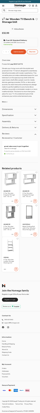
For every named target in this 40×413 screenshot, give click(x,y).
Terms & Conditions (7, 404)
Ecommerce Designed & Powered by (12, 411)
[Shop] (16, 201)
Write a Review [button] (19, 29)
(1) (12, 29)
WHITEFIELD (26, 224)
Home (4, 341)
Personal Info (6, 374)
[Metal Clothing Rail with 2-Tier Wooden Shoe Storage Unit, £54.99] (30, 212)
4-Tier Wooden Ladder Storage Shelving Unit (8, 261)
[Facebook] (3, 327)
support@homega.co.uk (11, 323)
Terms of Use (19, 404)
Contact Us (6, 316)
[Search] (4, 10)
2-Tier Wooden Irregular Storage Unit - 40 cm (9, 228)
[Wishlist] (30, 6)
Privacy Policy (28, 404)
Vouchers (5, 377)
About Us (5, 349)
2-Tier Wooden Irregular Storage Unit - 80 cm (28, 194)
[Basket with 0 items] (36, 6)
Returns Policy (6, 347)
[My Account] (33, 6)
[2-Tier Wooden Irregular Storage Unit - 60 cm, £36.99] (10, 179)
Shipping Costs (6, 352)
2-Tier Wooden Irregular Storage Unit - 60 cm (9, 194)
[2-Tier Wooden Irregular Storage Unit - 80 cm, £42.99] (30, 179)
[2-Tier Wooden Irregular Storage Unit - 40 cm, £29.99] (10, 212)
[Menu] (3, 6)
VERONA (6, 257)
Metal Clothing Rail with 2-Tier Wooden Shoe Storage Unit (29, 228)
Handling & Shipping (8, 344)
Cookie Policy (6, 407)
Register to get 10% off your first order (20, 1)
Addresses (5, 371)
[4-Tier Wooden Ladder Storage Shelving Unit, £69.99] (10, 245)
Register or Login (10, 299)
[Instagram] (8, 327)
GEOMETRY (6, 191)
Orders (4, 368)
